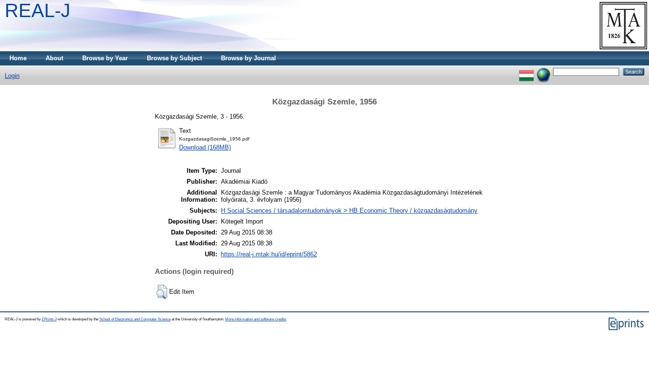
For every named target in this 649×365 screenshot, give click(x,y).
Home (18, 58)
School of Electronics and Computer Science (135, 319)
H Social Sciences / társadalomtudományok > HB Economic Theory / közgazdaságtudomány (349, 210)
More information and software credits (255, 319)
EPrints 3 (49, 319)
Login (12, 75)
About (54, 58)
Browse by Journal (248, 58)
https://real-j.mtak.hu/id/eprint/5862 (269, 254)
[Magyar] (526, 71)
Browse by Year (105, 58)
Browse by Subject (174, 58)
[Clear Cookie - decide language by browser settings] (543, 71)
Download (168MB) (205, 147)
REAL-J (37, 10)
